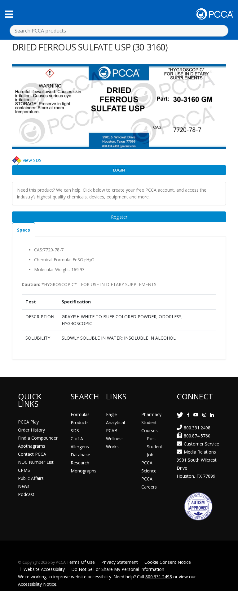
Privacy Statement (119, 562)
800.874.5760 (197, 436)
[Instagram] (204, 415)
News (23, 486)
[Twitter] (180, 415)
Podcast (26, 494)
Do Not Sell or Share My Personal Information (117, 569)
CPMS (24, 470)
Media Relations (200, 452)
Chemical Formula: (52, 260)
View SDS (32, 160)
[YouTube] (195, 415)
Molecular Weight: (52, 269)
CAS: (38, 250)
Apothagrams (31, 446)
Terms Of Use (81, 562)
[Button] (9, 14)
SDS (75, 430)
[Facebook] (188, 415)
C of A (77, 438)
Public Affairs (31, 478)
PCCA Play (28, 422)
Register (119, 217)
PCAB (111, 430)
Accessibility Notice (37, 584)
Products (80, 422)
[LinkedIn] (212, 415)
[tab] (23, 229)
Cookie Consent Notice (167, 562)
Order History (31, 430)
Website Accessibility (44, 569)
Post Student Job (154, 447)
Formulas (80, 414)
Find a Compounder (38, 438)
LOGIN (119, 170)
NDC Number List (36, 462)
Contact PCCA (32, 454)
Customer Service (201, 444)
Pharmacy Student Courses (151, 422)
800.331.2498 (197, 428)
